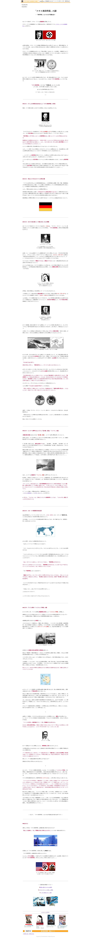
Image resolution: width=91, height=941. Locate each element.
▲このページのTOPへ (45, 912)
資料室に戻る (31, 933)
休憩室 (36, 1)
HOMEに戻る (26, 933)
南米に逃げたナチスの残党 (46, 887)
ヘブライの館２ (26, 1)
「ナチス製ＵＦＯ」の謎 (46, 892)
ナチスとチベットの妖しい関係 (46, 890)
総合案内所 (32, 1)
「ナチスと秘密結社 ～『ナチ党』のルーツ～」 (33, 493)
